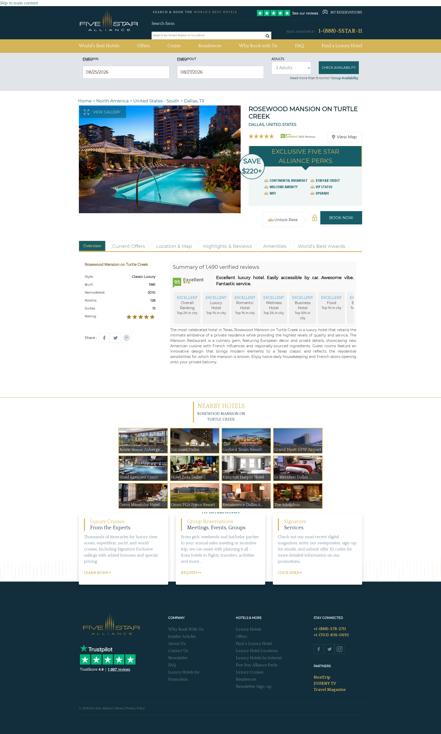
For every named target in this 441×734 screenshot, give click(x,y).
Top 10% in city (302, 307)
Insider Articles (182, 636)
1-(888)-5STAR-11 (340, 31)
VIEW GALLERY (106, 112)
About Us (177, 643)
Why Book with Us (258, 46)
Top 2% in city (187, 305)
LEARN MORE (95, 573)
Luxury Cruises (249, 672)
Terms (119, 708)
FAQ (299, 46)
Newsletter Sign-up (254, 686)
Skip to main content (19, 3)
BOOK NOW (341, 217)
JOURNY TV (325, 683)
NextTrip (322, 677)
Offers (143, 46)
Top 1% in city (216, 305)
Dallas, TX (194, 100)
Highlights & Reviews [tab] (227, 246)
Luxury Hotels (248, 629)
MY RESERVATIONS (346, 12)
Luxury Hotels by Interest (259, 658)
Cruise (174, 46)
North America (112, 100)
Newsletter (178, 658)
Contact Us (178, 650)
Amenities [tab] (275, 246)
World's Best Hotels (99, 46)
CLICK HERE (288, 573)
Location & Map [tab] (174, 246)
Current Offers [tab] (128, 246)
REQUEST (189, 573)
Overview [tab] (92, 245)
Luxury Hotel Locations (257, 650)
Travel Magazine (330, 689)
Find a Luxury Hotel (342, 46)
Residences (209, 46)
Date (89, 59)
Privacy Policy (135, 708)
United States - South (156, 100)
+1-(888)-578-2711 (330, 629)
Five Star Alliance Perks (257, 665)
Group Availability (344, 78)
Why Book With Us (185, 629)
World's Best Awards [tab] (321, 246)
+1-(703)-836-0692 (331, 635)
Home (85, 100)
